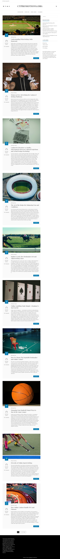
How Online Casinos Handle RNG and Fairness (22, 508)
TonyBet (7, 546)
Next (24, 532)
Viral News (30, 557)
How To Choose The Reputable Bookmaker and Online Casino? (24, 358)
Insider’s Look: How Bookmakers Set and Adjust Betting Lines (23, 257)
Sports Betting (14, 92)
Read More (36, 58)
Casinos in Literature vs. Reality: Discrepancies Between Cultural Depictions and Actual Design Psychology (24, 149)
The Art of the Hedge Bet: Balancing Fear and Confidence (25, 206)
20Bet (45, 53)
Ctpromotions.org (30, 6)
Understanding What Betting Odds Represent (22, 40)
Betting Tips (14, 37)
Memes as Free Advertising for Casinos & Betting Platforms (24, 96)
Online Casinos (14, 145)
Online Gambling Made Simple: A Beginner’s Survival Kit (25, 307)
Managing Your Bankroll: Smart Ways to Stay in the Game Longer (23, 411)
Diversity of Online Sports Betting (21, 463)
